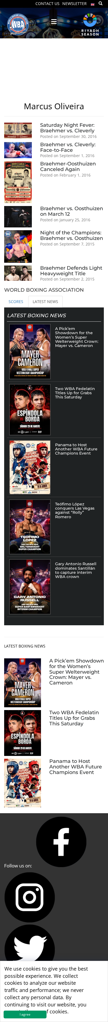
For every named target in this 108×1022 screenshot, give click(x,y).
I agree (25, 1014)
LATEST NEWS (45, 301)
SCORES (16, 301)
